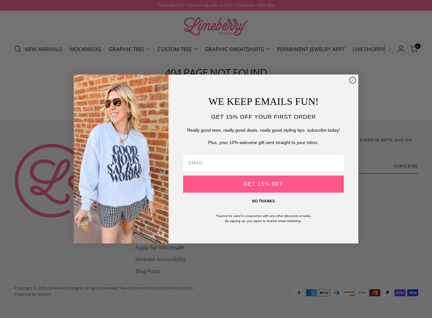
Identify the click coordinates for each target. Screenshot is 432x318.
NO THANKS (263, 201)
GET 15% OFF (264, 184)
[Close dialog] (352, 80)
